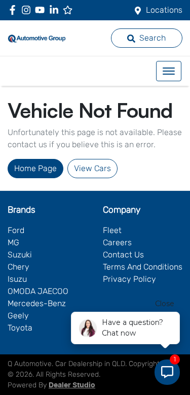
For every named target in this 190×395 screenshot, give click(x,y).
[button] (168, 71)
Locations (164, 10)
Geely (18, 315)
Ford (16, 230)
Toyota (20, 328)
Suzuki (20, 254)
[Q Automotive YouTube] (42, 10)
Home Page (35, 168)
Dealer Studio (72, 385)
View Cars (92, 168)
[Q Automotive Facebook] (14, 10)
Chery (18, 267)
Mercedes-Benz (37, 303)
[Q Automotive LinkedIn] (56, 10)
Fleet (112, 230)
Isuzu (17, 279)
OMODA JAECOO (38, 291)
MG (13, 242)
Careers (117, 242)
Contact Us (123, 254)
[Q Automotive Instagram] (28, 10)
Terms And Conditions (142, 267)
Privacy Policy (129, 279)
